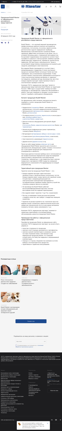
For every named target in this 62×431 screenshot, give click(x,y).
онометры (36, 107)
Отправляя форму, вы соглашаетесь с (29, 346)
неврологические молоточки (45, 125)
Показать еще (31, 321)
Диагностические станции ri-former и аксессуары (11, 384)
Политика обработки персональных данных (34, 389)
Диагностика (4, 378)
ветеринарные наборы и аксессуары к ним (45, 134)
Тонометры (4, 412)
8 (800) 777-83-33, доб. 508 (28, 1)
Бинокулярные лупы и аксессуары (10, 373)
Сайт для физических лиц (7, 419)
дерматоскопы (37, 141)
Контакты (31, 395)
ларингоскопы (46, 115)
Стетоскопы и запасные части (9, 409)
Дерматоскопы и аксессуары (8, 376)
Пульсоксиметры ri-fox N (7, 407)
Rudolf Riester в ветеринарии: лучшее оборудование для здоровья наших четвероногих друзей (10, 309)
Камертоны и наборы (6, 389)
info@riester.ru (51, 379)
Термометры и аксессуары (8, 410)
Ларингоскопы (4, 392)
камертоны (38, 119)
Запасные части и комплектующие (10, 387)
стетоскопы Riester (29, 125)
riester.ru (3, 12)
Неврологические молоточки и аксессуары (12, 396)
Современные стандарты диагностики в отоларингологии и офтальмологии (30, 282)
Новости (31, 387)
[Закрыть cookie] (48, 423)
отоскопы (38, 115)
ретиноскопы (31, 113)
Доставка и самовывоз (34, 376)
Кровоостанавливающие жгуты (9, 390)
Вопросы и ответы (33, 378)
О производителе (33, 385)
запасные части (46, 144)
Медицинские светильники (8, 394)
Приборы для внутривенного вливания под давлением (12, 404)
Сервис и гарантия (33, 375)
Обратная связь (54, 390)
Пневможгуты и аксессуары (8, 402)
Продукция (4, 29)
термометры (27, 127)
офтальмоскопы (39, 111)
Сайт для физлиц (55, 1)
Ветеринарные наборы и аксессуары (10, 375)
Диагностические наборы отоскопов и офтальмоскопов (11, 381)
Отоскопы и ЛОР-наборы (7, 398)
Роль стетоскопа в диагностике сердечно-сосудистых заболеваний (9, 281)
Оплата (30, 373)
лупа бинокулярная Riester (41, 136)
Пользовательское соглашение (33, 393)
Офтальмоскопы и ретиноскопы (9, 400)
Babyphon (37, 131)
